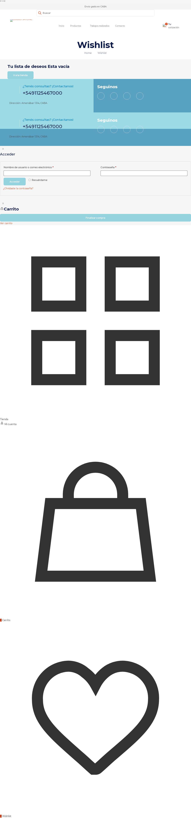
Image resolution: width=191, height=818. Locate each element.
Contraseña (108, 167)
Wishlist (102, 53)
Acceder (15, 181)
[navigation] (95, 212)
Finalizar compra (95, 217)
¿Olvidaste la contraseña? (18, 188)
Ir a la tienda (20, 75)
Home (88, 53)
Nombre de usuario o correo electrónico (29, 167)
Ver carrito (6, 223)
